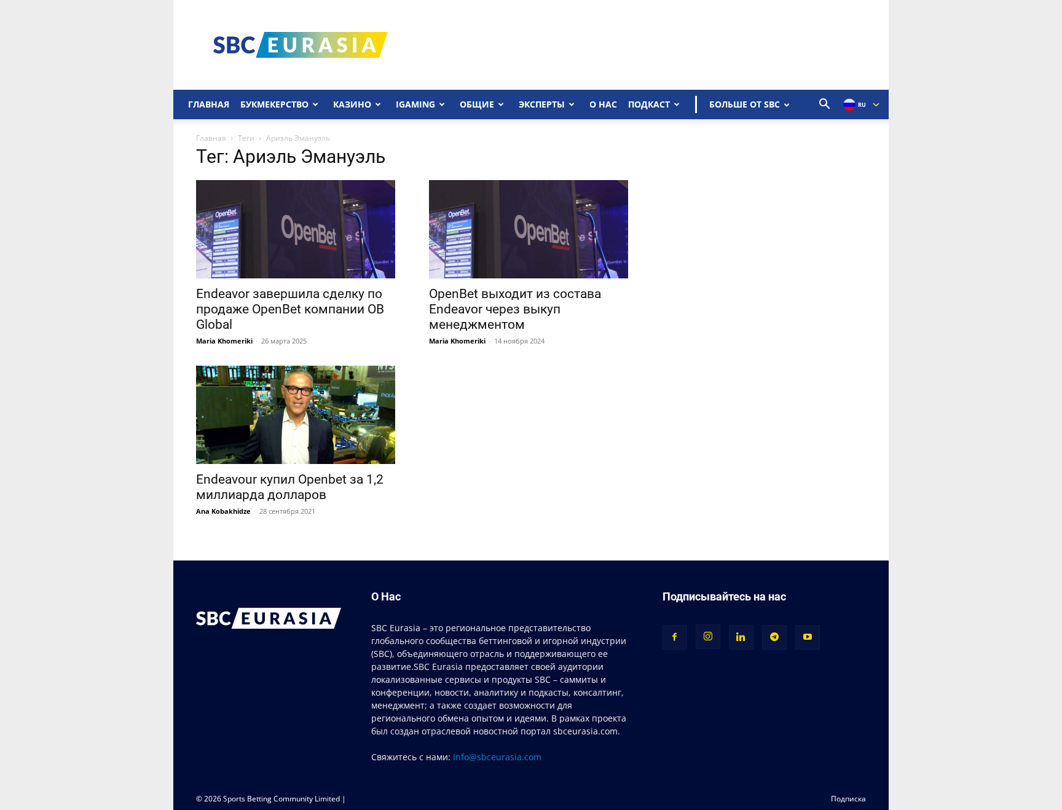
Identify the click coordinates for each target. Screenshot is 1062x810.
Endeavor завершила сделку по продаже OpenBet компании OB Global (290, 309)
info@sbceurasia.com (497, 757)
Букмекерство (274, 104)
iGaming (415, 104)
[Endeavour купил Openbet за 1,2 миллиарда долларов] (297, 415)
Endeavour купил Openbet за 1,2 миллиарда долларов (290, 487)
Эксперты (542, 104)
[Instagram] (708, 636)
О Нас (603, 104)
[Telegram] (774, 637)
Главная (208, 104)
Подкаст (649, 104)
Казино (352, 104)
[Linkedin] (741, 637)
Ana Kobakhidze (223, 511)
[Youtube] (807, 637)
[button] (825, 105)
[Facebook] (675, 637)
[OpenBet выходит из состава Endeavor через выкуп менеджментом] (530, 229)
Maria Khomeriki (224, 340)
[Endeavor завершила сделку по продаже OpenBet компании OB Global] (297, 229)
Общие (477, 104)
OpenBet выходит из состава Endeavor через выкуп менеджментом (515, 309)
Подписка (848, 798)
